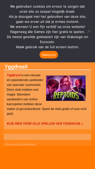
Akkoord (49, 55)
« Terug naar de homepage (20, 144)
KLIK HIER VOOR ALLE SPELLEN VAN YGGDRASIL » (45, 123)
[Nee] (88, 31)
